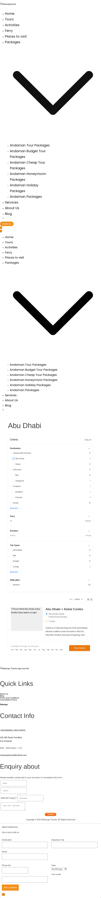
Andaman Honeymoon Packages (33, 380)
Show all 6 (14, 572)
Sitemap (4, 704)
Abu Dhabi (53, 614)
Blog (8, 214)
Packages (12, 263)
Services (11, 202)
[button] (53, 139)
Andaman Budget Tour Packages (33, 370)
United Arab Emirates (58, 617)
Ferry (9, 30)
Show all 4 (14, 508)
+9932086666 (6, 730)
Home (9, 13)
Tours (9, 19)
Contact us (6, 224)
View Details (79, 648)
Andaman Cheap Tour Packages (33, 375)
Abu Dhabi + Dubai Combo (64, 609)
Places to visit (16, 36)
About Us (12, 208)
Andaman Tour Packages (30, 145)
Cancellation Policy (8, 700)
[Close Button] (1, 231)
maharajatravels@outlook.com (13, 755)
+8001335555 (19, 730)
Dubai (61, 614)
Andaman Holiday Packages (30, 385)
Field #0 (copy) (9, 798)
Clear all (88, 440)
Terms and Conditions (9, 698)
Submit (50, 814)
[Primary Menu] (1, 227)
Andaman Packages (26, 196)
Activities (12, 25)
